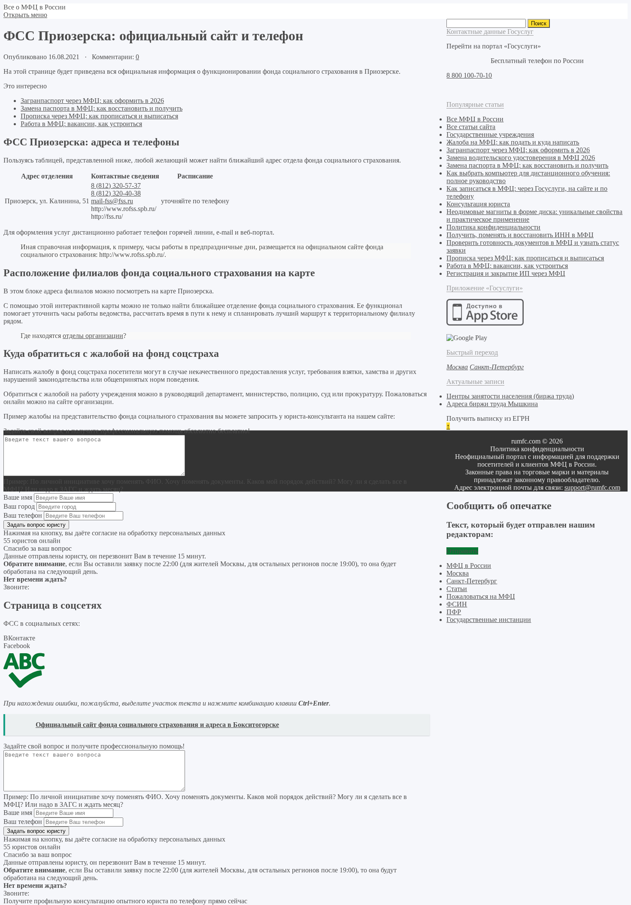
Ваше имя (17, 497)
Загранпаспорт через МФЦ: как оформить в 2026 (92, 100)
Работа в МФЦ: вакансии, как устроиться (81, 123)
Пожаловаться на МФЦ (480, 596)
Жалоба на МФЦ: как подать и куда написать (512, 142)
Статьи (456, 588)
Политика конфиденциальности (493, 227)
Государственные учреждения (490, 134)
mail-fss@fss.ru (112, 201)
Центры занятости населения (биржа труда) (510, 396)
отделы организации (93, 335)
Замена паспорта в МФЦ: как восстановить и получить (101, 108)
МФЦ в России (468, 565)
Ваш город (19, 506)
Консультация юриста (478, 204)
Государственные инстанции (488, 619)
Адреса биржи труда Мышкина (492, 403)
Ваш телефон (22, 515)
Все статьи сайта (470, 126)
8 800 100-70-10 (469, 75)
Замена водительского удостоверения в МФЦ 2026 (520, 157)
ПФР (453, 611)
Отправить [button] (462, 551)
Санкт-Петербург (471, 581)
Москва (457, 573)
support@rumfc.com (592, 487)
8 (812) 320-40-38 (116, 193)
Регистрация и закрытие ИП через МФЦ (505, 273)
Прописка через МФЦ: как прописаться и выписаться (99, 116)
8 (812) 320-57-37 (116, 185)
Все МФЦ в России (475, 119)
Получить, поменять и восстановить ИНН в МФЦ (520, 234)
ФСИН (456, 604)
